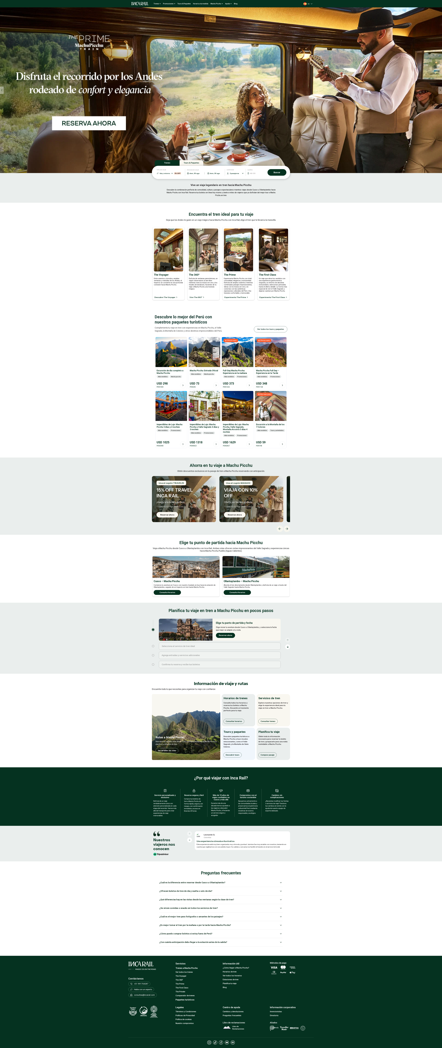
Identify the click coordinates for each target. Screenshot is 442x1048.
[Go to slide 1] (153, 629)
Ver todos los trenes (184, 972)
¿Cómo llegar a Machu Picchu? (236, 968)
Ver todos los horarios (232, 976)
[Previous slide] (2, 90)
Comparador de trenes (185, 995)
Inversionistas (276, 1011)
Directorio (274, 1015)
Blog (235, 4)
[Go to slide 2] (153, 646)
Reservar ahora (167, 515)
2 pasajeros (234, 173)
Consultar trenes (268, 721)
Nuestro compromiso (185, 1023)
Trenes (156, 4)
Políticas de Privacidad (185, 1015)
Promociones (168, 4)
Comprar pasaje (267, 755)
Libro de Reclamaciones (238, 1028)
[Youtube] (227, 1042)
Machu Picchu (216, 4)
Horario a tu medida (200, 4)
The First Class (182, 988)
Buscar (277, 172)
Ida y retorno (170, 173)
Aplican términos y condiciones (170, 506)
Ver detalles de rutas (167, 750)
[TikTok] (215, 1042)
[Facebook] (221, 1042)
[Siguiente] (189, 840)
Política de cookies (184, 1019)
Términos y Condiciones (186, 1011)
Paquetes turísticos (185, 999)
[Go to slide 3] (153, 655)
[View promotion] (221, 90)
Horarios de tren (230, 972)
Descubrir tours (232, 755)
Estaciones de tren (230, 979)
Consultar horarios (234, 721)
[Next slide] (287, 529)
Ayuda (227, 4)
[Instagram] (209, 1042)
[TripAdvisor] (233, 1042)
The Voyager (181, 976)
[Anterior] (189, 833)
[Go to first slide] (440, 90)
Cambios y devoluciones (233, 1011)
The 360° (179, 980)
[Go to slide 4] (153, 664)
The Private (180, 992)
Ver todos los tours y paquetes (270, 329)
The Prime (180, 984)
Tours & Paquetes (184, 4)
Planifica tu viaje (229, 983)
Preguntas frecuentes (232, 1015)
